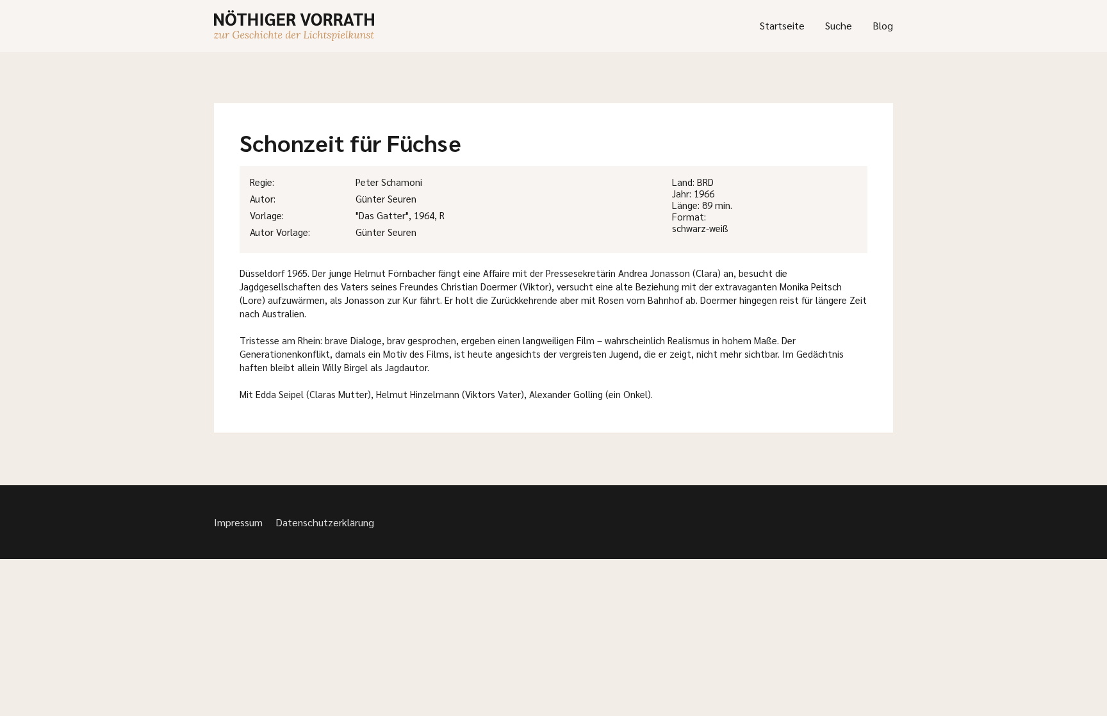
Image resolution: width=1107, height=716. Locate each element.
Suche (838, 25)
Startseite (782, 25)
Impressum (238, 522)
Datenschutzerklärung (324, 522)
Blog (883, 25)
